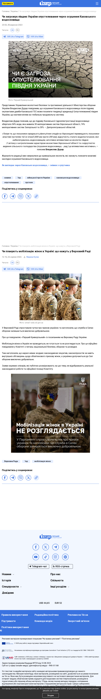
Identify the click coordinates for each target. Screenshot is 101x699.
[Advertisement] (50, 223)
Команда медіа (43, 621)
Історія (6, 580)
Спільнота (56, 580)
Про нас (55, 574)
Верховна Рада (11, 461)
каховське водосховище (68, 178)
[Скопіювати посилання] (36, 196)
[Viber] (20, 196)
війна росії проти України (38, 178)
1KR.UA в (15, 37)
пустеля (29, 182)
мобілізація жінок (42, 461)
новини (7, 178)
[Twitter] (28, 196)
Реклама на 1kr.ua (78, 614)
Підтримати (8, 3)
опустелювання (11, 182)
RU (17, 30)
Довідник (8, 592)
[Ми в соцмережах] (35, 547)
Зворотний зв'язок (78, 621)
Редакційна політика (47, 614)
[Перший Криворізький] (50, 3)
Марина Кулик (32, 257)
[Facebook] (4, 196)
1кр (19, 178)
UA (12, 30)
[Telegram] (12, 196)
